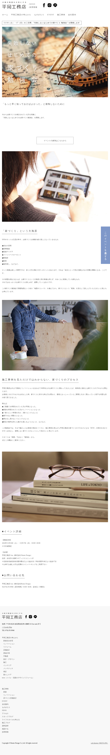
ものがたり (39, 15)
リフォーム (7, 647)
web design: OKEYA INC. (99, 743)
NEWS (4, 710)
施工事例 (61, 15)
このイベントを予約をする (105, 245)
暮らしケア (7, 675)
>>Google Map (7, 627)
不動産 (5, 656)
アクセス (5, 713)
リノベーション (9, 644)
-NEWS (32, 4)
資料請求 (5, 726)
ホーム (5, 15)
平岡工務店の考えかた (21, 15)
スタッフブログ (7, 716)
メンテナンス (8, 668)
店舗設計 (6, 650)
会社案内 (72, 15)
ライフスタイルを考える (11, 720)
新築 (5, 692)
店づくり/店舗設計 (10, 698)
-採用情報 (33, 7)
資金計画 (6, 653)
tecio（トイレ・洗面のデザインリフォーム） (18, 678)
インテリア (7, 665)
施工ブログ (6, 723)
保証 (5, 671)
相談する (5, 729)
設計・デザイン (9, 659)
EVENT (50, 15)
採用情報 (5, 732)
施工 (5, 662)
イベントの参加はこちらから (55, 141)
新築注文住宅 (8, 641)
